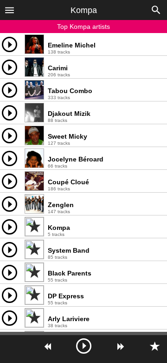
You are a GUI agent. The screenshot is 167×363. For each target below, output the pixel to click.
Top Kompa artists (83, 26)
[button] (9, 10)
